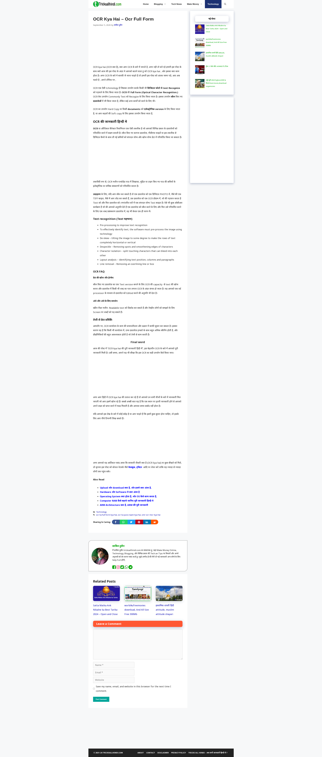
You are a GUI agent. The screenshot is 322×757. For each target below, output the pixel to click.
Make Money (193, 4)
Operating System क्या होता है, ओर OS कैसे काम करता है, (128, 496)
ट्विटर (139, 467)
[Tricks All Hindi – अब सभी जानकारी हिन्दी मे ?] (107, 4)
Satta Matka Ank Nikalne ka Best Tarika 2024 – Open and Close (105, 609)
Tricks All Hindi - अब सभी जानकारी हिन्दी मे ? (207, 752)
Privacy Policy (178, 752)
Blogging (158, 4)
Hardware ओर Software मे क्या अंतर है (120, 491)
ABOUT (140, 752)
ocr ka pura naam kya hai (129, 514)
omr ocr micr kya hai (151, 514)
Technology (213, 4)
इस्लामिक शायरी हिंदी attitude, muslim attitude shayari (165, 609)
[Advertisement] (138, 46)
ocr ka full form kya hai (106, 514)
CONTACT (150, 752)
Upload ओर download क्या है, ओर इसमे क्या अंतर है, (125, 487)
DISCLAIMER (163, 752)
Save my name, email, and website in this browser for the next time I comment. (133, 688)
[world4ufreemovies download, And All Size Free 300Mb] (137, 598)
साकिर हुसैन (118, 546)
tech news (176, 4)
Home (146, 4)
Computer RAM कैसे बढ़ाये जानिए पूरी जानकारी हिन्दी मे (126, 500)
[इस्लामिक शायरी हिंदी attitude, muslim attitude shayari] (169, 598)
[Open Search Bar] (225, 4)
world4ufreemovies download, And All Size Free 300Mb (136, 609)
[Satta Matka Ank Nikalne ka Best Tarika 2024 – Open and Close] (106, 598)
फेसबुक (131, 467)
